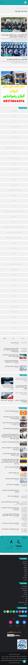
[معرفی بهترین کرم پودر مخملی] (23, 497)
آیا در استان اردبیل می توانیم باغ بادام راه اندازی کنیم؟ (10, 502)
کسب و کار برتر (24, 596)
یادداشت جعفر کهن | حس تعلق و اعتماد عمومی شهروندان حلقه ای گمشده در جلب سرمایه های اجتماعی (10, 350)
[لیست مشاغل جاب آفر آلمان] (23, 474)
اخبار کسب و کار (14, 285)
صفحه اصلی (25, 561)
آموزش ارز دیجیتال (14, 322)
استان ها (25, 575)
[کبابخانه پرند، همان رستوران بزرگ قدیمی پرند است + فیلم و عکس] (23, 424)
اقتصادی (25, 571)
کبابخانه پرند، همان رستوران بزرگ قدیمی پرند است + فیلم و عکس (10, 423)
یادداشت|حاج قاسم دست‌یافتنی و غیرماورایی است (21, 400)
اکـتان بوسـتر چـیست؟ (14, 184)
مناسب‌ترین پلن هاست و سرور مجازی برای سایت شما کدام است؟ (7, 387)
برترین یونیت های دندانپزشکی (14, 126)
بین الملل (25, 567)
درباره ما (25, 579)
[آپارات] (10, 611)
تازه (13, 338)
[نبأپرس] (25, 2)
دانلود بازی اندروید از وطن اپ (14, 137)
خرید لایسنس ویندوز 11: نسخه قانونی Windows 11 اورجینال (14, 147)
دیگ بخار (14, 121)
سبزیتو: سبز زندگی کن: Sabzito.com (14, 158)
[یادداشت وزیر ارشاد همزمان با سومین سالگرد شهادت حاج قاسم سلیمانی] (21, 380)
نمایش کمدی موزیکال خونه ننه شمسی (12, 411)
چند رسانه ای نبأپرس (14, 342)
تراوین (14, 258)
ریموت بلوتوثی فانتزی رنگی (14, 269)
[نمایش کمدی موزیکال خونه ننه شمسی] (23, 412)
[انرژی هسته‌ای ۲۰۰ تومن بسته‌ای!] (7, 395)
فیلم (26, 598)
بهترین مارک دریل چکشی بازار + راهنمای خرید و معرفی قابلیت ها (10, 508)
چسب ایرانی (14, 327)
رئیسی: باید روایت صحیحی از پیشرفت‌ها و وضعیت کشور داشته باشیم (10, 355)
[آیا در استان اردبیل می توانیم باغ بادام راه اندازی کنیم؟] (23, 503)
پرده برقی (14, 153)
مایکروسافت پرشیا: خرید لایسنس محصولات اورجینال (14, 232)
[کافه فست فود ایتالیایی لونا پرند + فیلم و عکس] (23, 443)
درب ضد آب (14, 280)
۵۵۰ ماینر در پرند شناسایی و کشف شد (17, 59)
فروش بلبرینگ (14, 243)
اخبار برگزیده (25, 563)
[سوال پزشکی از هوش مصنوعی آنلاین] (23, 368)
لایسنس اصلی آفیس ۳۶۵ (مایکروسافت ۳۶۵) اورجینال (14, 264)
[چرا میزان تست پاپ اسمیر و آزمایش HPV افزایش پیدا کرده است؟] (23, 418)
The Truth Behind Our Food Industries (14, 190)
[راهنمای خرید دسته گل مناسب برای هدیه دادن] (23, 525)
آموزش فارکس (14, 317)
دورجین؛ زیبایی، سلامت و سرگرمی (14, 169)
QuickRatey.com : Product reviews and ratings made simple (14, 227)
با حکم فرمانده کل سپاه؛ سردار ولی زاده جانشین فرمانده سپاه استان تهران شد (11, 361)
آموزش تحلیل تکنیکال (14, 306)
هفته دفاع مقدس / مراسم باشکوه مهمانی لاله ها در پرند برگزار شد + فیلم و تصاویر (14, 36)
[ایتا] (7, 611)
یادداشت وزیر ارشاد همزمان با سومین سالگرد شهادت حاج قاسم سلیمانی (21, 387)
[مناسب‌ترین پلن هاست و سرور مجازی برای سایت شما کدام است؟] (7, 380)
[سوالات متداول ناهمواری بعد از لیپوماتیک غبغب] (23, 530)
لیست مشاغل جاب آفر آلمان (14, 472)
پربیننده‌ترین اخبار (24, 588)
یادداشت (25, 592)
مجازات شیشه (14, 142)
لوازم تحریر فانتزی (14, 179)
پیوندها (25, 604)
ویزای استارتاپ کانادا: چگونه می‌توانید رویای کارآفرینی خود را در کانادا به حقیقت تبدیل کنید (10, 514)
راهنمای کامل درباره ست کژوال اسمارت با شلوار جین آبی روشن (10, 448)
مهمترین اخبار (24, 586)
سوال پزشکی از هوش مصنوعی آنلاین (11, 366)
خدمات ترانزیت (14, 195)
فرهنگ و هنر (24, 577)
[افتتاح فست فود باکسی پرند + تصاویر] (23, 468)
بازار (26, 600)
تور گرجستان (14, 174)
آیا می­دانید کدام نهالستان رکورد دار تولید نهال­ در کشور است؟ (10, 490)
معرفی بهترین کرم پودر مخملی (13, 496)
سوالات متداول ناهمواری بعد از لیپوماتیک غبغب (10, 529)
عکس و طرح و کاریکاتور (23, 602)
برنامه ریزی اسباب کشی (14, 248)
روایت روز (25, 594)
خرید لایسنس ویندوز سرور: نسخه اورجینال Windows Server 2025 (14, 211)
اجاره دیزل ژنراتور (14, 216)
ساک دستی (14, 290)
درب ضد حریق (14, 206)
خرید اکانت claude (14, 163)
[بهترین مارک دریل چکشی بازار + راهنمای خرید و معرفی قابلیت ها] (23, 509)
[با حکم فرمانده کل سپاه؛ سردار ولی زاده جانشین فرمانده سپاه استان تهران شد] (23, 362)
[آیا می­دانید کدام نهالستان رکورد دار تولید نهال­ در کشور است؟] (23, 492)
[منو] (1, 3)
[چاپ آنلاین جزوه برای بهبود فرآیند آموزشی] (23, 430)
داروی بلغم (14, 253)
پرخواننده (23, 338)
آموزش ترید (14, 296)
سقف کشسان (14, 200)
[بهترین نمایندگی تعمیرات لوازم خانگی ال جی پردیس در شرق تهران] (23, 455)
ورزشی (26, 573)
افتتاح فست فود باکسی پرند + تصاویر (12, 467)
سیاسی (25, 565)
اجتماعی (25, 569)
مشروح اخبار (25, 590)
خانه (25, 8)
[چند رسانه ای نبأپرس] (23, 344)
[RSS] (4, 611)
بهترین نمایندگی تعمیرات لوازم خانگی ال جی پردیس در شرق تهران (10, 454)
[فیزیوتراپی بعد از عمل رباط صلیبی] (23, 486)
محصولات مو (14, 116)
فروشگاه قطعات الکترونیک (14, 311)
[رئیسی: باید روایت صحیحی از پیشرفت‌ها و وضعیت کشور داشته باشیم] (23, 356)
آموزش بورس (14, 301)
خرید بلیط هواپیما (14, 274)
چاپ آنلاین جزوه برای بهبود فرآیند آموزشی (11, 428)
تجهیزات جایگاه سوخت (14, 110)
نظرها (4, 338)
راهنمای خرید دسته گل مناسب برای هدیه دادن (10, 523)
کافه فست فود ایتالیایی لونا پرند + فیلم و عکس (10, 442)
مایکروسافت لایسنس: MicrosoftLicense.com (14, 237)
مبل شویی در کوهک (14, 221)
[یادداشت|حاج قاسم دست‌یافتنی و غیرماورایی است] (21, 395)
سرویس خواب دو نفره (14, 333)
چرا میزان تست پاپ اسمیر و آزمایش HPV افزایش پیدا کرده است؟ (11, 417)
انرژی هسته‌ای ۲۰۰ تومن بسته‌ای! (7, 400)
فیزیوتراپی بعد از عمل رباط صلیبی (13, 484)
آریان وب (10, 654)
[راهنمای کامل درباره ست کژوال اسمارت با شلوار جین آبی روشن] (23, 449)
